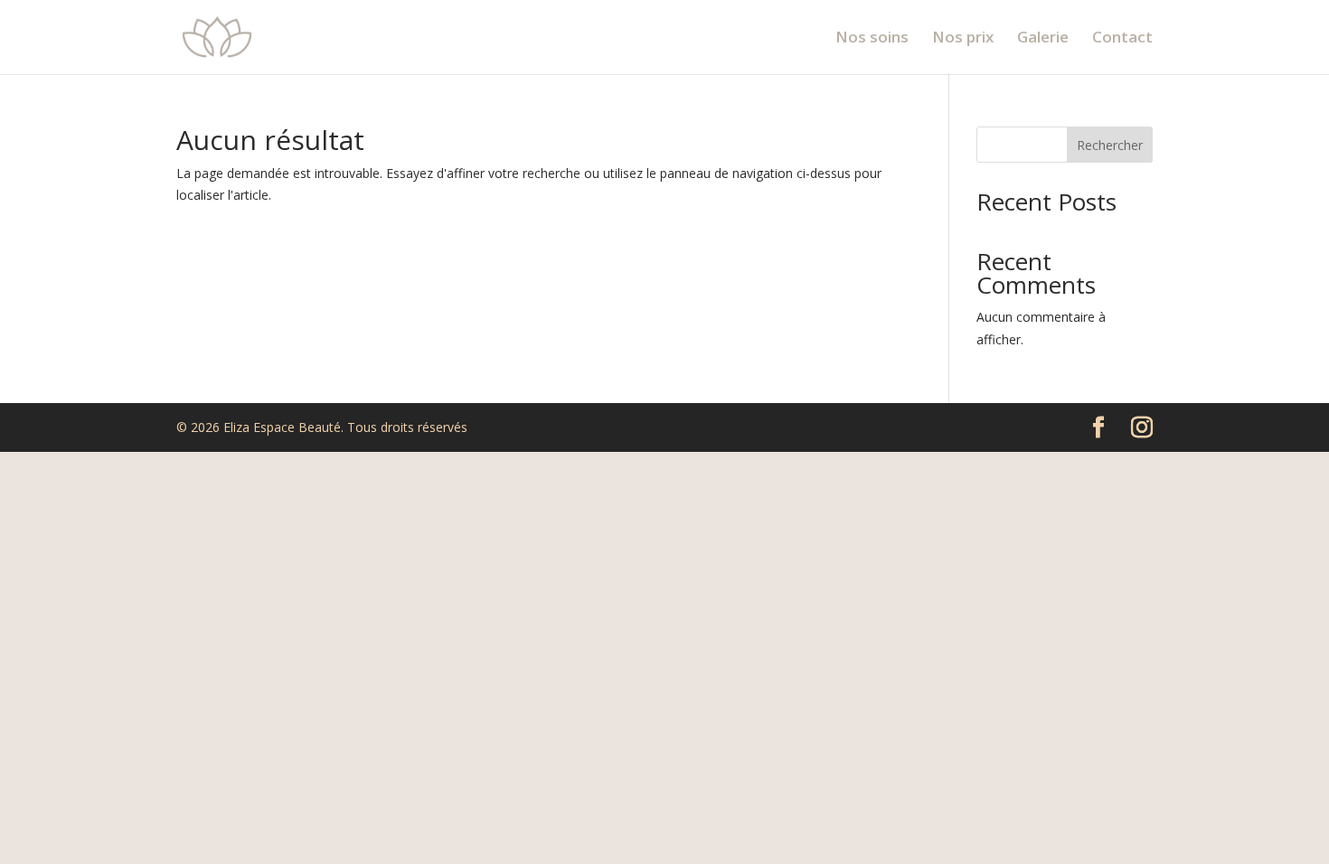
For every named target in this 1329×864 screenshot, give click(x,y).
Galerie (1043, 39)
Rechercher (1110, 145)
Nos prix (963, 39)
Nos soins (872, 39)
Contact (1122, 39)
